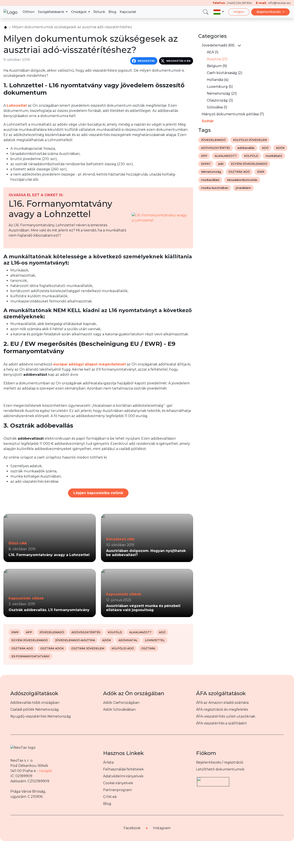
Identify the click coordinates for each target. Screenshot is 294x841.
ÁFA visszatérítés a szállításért (221, 723)
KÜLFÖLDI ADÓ (122, 648)
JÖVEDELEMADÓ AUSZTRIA (75, 640)
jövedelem (243, 187)
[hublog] (5, 27)
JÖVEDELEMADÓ (51, 632)
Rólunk (99, 12)
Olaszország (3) (220, 100)
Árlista (108, 762)
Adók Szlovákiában (119, 709)
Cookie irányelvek (118, 783)
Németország (211, 171)
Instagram (161, 828)
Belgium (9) (217, 66)
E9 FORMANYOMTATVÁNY (30, 656)
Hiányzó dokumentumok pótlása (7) (233, 114)
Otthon (28, 12)
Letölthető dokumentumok (220, 769)
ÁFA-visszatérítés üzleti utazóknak (225, 716)
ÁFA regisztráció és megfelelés (222, 709)
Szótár (208, 121)
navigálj (45, 771)
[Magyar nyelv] (219, 12)
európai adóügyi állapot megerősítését (89, 364)
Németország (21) (222, 93)
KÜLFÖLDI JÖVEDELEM (250, 140)
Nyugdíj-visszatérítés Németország (40, 716)
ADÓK (106, 640)
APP (29, 632)
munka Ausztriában (214, 187)
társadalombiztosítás (242, 180)
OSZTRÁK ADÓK (52, 648)
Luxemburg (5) (220, 87)
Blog (112, 12)
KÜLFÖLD (115, 632)
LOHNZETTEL (155, 640)
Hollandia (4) (218, 80)
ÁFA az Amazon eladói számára (222, 703)
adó (221, 163)
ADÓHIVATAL (128, 640)
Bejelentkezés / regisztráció (219, 762)
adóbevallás (246, 147)
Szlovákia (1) (217, 107)
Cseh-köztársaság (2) (224, 73)
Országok (79, 12)
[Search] (205, 12)
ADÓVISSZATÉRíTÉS (86, 632)
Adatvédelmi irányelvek (123, 776)
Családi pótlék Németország (34, 709)
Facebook (132, 828)
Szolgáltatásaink (51, 12)
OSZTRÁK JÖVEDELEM (87, 648)
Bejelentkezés (269, 12)
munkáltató (274, 155)
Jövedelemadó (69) (218, 45)
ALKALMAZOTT (140, 632)
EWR (15, 632)
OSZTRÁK (148, 648)
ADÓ (162, 632)
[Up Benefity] (213, 780)
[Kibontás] (239, 45)
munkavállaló (210, 180)
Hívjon (239, 12)
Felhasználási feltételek (123, 769)
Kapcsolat (128, 12)
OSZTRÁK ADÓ (22, 648)
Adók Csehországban (121, 703)
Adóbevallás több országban (34, 703)
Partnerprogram (117, 790)
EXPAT (206, 163)
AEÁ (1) (212, 52)
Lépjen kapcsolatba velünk (98, 493)
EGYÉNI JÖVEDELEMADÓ (29, 640)
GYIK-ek (110, 797)
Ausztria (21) (217, 59)
